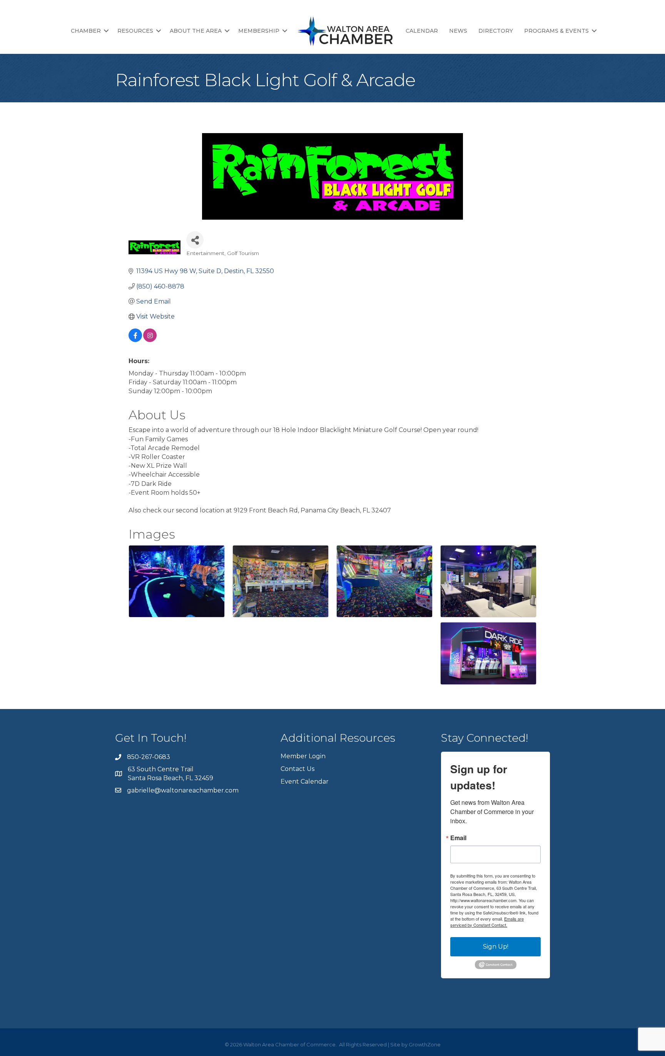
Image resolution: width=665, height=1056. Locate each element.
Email (458, 838)
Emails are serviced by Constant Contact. (487, 922)
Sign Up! (495, 946)
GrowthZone (425, 1044)
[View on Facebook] (135, 340)
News (458, 30)
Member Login (303, 756)
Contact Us (297, 768)
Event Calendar (305, 781)
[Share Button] (195, 240)
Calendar (422, 30)
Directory (495, 30)
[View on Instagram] (150, 340)
